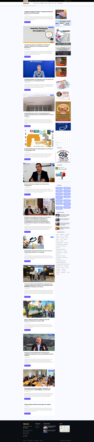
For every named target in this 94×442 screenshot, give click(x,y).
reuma (65, 239)
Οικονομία (59, 203)
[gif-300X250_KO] (61, 14)
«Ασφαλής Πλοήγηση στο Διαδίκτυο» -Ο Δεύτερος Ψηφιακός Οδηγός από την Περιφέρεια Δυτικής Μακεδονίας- (37, 46)
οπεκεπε (57, 272)
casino (59, 188)
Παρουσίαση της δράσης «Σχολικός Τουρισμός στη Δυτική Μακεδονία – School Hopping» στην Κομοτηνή (37, 389)
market (62, 237)
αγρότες (67, 267)
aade (57, 234)
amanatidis (62, 234)
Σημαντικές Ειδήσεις (67, 204)
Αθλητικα (49, 3)
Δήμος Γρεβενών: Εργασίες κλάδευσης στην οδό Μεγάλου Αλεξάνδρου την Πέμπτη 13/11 (36, 320)
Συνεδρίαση (66, 265)
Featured (58, 237)
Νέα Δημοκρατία (64, 257)
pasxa (57, 239)
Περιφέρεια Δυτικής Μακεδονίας (60, 262)
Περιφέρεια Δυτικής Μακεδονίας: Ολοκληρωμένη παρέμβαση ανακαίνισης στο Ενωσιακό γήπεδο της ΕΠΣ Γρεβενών (38, 354)
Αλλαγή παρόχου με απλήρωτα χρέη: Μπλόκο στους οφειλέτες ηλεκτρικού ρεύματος (64, 215)
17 (56, 139)
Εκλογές (58, 254)
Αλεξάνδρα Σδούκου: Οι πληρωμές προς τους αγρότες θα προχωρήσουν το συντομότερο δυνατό (38, 80)
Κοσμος (38, 3)
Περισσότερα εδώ (27, 22)
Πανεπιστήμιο (58, 259)
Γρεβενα (46, 3)
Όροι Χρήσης (24, 440)
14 (65, 137)
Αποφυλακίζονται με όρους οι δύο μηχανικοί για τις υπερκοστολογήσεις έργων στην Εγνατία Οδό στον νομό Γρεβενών (38, 114)
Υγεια (52, 3)
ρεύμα (68, 272)
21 (65, 139)
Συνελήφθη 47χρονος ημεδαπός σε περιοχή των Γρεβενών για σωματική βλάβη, (65, 224)
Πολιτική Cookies (36, 440)
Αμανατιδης (66, 242)
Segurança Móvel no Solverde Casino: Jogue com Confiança (37, 404)
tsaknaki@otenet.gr (26, 433)
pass (67, 237)
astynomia (67, 234)
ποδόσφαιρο (63, 272)
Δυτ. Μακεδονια (42, 3)
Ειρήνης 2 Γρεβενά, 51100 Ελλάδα (28, 430)
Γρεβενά (58, 247)
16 (69, 137)
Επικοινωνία (37, 427)
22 (67, 139)
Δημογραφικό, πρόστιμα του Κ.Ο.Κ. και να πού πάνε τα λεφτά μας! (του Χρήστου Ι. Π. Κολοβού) (38, 251)
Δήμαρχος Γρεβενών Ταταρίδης (60, 249)
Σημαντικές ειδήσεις (59, 265)
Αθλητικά (67, 188)
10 (56, 137)
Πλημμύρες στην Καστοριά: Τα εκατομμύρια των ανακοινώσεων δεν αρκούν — (65, 228)
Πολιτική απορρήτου (30, 440)
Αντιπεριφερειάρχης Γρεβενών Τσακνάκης (62, 244)
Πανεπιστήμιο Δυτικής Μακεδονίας (61, 260)
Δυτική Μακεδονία (59, 252)
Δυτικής (65, 252)
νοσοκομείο (64, 270)
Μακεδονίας (58, 257)
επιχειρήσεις (58, 270)
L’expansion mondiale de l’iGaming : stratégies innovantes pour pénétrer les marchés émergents (38, 12)
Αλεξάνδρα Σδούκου (59, 242)
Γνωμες (55, 3)
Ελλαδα (35, 3)
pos (61, 239)
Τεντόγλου (58, 267)
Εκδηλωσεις (67, 196)
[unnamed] (63, 51)
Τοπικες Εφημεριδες (60, 3)
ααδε (63, 267)
